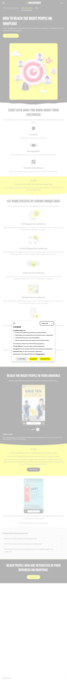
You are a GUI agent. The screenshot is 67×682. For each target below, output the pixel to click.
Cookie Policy (40, 354)
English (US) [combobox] (44, 323)
